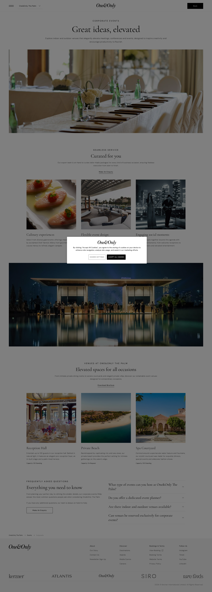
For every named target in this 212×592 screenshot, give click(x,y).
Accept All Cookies (116, 257)
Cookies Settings (97, 257)
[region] (107, 250)
